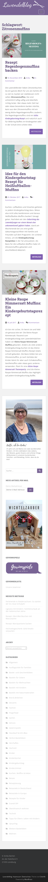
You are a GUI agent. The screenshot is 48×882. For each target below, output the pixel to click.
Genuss (12, 723)
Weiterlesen (36, 131)
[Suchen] (39, 471)
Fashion (12, 708)
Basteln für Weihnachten (19, 682)
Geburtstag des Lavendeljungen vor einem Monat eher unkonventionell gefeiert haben (22, 222)
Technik (12, 813)
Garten (12, 718)
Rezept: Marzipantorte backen (19, 623)
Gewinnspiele (15, 728)
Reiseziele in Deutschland (20, 788)
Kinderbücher (15, 758)
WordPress (28, 879)
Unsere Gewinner (13, 587)
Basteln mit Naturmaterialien (21, 692)
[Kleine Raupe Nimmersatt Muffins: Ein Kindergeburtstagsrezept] (24, 282)
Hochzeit (13, 748)
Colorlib (42, 877)
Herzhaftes (13, 743)
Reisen (12, 778)
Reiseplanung (15, 783)
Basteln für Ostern (17, 677)
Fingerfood (13, 713)
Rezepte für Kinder (17, 798)
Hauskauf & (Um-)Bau (18, 733)
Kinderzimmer (15, 768)
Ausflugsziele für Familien (20, 667)
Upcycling (13, 823)
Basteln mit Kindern (17, 687)
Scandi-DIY (13, 803)
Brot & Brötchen (16, 697)
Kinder (12, 753)
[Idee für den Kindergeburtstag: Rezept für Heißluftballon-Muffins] (24, 157)
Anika (28, 78)
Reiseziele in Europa (17, 793)
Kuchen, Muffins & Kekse (19, 773)
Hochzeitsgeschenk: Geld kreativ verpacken (19, 629)
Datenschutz (26, 877)
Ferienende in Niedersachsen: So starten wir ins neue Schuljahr (23, 602)
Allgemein (13, 662)
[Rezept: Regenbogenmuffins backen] (24, 45)
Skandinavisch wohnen (19, 808)
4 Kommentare (33, 322)
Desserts (13, 702)
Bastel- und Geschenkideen (21, 672)
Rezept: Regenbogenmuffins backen (22, 66)
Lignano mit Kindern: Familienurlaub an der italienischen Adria (23, 610)
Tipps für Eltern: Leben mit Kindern (24, 818)
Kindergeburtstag (16, 763)
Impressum (17, 877)
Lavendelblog (7, 877)
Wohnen (12, 833)
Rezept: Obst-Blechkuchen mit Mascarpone (19, 617)
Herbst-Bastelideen (17, 738)
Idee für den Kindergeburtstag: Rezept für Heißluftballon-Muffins (20, 181)
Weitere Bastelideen (17, 828)
